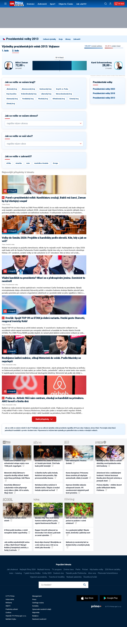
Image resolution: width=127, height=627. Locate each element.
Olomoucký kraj (12, 99)
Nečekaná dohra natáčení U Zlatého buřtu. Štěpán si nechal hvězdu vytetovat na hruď (47, 487)
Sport (52, 4)
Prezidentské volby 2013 (104, 98)
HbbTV (8, 606)
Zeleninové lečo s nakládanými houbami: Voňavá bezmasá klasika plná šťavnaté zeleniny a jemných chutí (109, 477)
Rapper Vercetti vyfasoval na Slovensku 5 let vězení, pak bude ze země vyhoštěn (48, 532)
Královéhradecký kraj (28, 94)
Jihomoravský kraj (28, 89)
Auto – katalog (15, 573)
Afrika (8, 163)
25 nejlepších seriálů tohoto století (15, 519)
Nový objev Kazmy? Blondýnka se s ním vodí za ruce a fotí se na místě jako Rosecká (48, 545)
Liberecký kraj (46, 94)
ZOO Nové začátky (112, 569)
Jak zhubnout (12, 569)
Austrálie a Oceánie (41, 163)
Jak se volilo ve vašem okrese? (21, 115)
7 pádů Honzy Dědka (32, 573)
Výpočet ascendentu (38, 577)
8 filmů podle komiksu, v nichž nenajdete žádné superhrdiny (16, 531)
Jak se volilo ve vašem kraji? (20, 82)
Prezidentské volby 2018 (104, 93)
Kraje (61, 39)
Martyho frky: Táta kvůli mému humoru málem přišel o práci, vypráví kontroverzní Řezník (47, 520)
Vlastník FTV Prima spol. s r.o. (16, 616)
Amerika (19, 163)
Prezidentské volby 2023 (104, 89)
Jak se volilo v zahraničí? (18, 156)
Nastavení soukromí (39, 619)
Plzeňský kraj (43, 99)
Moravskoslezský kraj (64, 94)
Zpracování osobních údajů (41, 609)
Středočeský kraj (59, 99)
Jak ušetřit (81, 4)
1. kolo (5, 51)
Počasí (85, 569)
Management (37, 596)
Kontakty (35, 606)
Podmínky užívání (12, 609)
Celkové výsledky (49, 39)
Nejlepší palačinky (74, 577)
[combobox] (43, 123)
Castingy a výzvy (38, 603)
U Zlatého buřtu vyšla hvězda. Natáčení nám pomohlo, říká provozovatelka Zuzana (46, 475)
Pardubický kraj (27, 99)
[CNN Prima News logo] (17, 3)
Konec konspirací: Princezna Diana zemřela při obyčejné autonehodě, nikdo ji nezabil (77, 475)
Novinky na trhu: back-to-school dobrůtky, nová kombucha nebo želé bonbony (109, 463)
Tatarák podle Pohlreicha (76, 573)
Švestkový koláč (90, 577)
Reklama (9, 603)
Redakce (35, 616)
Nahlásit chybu (11, 619)
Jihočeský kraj (11, 89)
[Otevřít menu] (5, 3)
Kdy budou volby (96, 569)
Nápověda (35, 612)
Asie (28, 163)
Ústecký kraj (74, 99)
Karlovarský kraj (45, 89)
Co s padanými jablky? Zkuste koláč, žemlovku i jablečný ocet (78, 531)
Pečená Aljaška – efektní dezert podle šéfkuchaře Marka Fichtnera (109, 487)
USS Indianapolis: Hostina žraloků (76, 462)
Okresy (68, 39)
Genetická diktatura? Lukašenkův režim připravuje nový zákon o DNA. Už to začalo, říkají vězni (16, 489)
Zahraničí (42, 4)
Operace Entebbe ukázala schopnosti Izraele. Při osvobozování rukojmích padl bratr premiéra (77, 489)
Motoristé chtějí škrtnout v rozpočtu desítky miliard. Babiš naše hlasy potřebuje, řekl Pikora (17, 475)
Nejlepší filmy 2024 (27, 569)
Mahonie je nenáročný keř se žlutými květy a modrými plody (78, 543)
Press (34, 599)
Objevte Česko (66, 4)
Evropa (55, 163)
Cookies (8, 612)
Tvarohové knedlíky (57, 577)
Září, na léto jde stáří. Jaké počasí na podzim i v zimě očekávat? (76, 520)
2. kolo (15, 51)
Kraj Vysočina (11, 94)
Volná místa (10, 599)
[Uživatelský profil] (110, 3)
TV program (57, 569)
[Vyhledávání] (105, 3)
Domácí (30, 4)
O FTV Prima (10, 596)
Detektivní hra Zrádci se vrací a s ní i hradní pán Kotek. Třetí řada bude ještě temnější (47, 463)
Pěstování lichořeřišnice (108, 573)
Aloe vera (92, 573)
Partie (78, 569)
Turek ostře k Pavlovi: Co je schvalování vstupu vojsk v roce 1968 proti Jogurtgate (16, 463)
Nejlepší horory (43, 569)
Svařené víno (58, 573)
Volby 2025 (46, 573)
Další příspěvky (43, 419)
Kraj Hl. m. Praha (62, 89)
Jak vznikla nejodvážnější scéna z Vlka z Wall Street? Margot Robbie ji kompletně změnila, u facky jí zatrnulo (17, 546)
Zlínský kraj (10, 103)
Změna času (69, 569)
